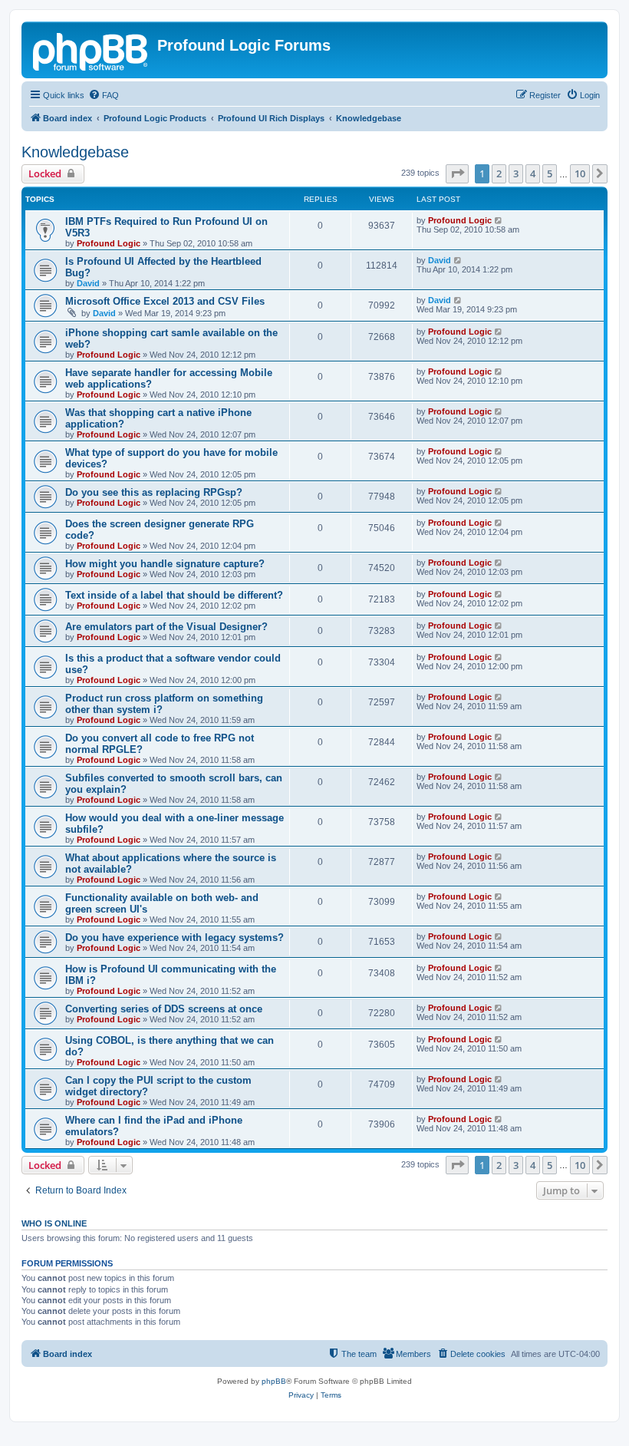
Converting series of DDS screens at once (163, 1009)
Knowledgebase (75, 152)
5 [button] (549, 173)
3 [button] (516, 173)
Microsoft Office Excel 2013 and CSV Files (165, 301)
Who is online (54, 1223)
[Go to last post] (499, 220)
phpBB (274, 1381)
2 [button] (499, 173)
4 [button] (532, 173)
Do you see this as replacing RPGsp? (153, 492)
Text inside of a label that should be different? (174, 595)
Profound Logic (108, 243)
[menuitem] (103, 95)
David (88, 283)
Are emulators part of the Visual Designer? (166, 626)
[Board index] (91, 49)
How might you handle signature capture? (165, 563)
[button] (457, 173)
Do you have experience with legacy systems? (174, 937)
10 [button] (580, 173)
